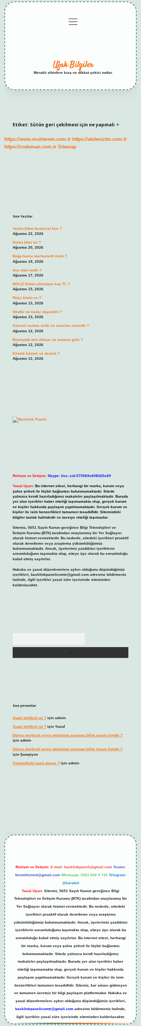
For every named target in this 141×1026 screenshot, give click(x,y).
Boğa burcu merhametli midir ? (40, 256)
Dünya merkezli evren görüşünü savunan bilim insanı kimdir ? (68, 735)
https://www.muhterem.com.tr (37, 139)
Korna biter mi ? (27, 242)
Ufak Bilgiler (73, 65)
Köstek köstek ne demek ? (36, 353)
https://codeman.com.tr (30, 146)
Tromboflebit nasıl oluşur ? (36, 763)
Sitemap (67, 146)
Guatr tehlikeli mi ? (29, 718)
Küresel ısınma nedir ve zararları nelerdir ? (51, 326)
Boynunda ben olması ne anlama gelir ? (48, 340)
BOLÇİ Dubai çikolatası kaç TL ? (41, 284)
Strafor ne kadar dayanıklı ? (37, 312)
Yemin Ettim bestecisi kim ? (37, 229)
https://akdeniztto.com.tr (99, 139)
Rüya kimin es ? (27, 298)
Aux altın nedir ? (27, 270)
